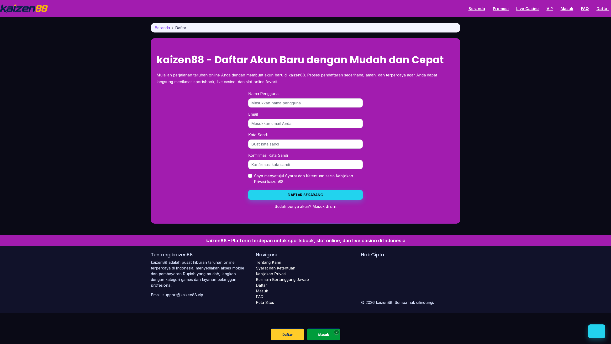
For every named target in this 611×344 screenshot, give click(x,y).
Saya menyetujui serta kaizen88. (303, 178)
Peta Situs (265, 302)
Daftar (602, 8)
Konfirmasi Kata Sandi (268, 155)
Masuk (567, 8)
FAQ (585, 8)
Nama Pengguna (263, 93)
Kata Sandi (258, 134)
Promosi (501, 8)
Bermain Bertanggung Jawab (282, 279)
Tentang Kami (268, 262)
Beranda (477, 8)
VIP (550, 8)
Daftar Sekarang (305, 195)
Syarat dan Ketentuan (304, 175)
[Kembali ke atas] (596, 331)
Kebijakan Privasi (271, 273)
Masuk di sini (324, 206)
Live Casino (527, 8)
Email (253, 114)
